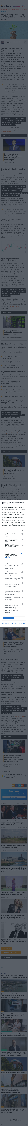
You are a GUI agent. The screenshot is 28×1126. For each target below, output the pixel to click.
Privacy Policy (22, 623)
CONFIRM (8, 617)
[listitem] (14, 530)
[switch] (22, 534)
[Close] (24, 502)
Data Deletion (5, 623)
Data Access (14, 623)
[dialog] (14, 563)
